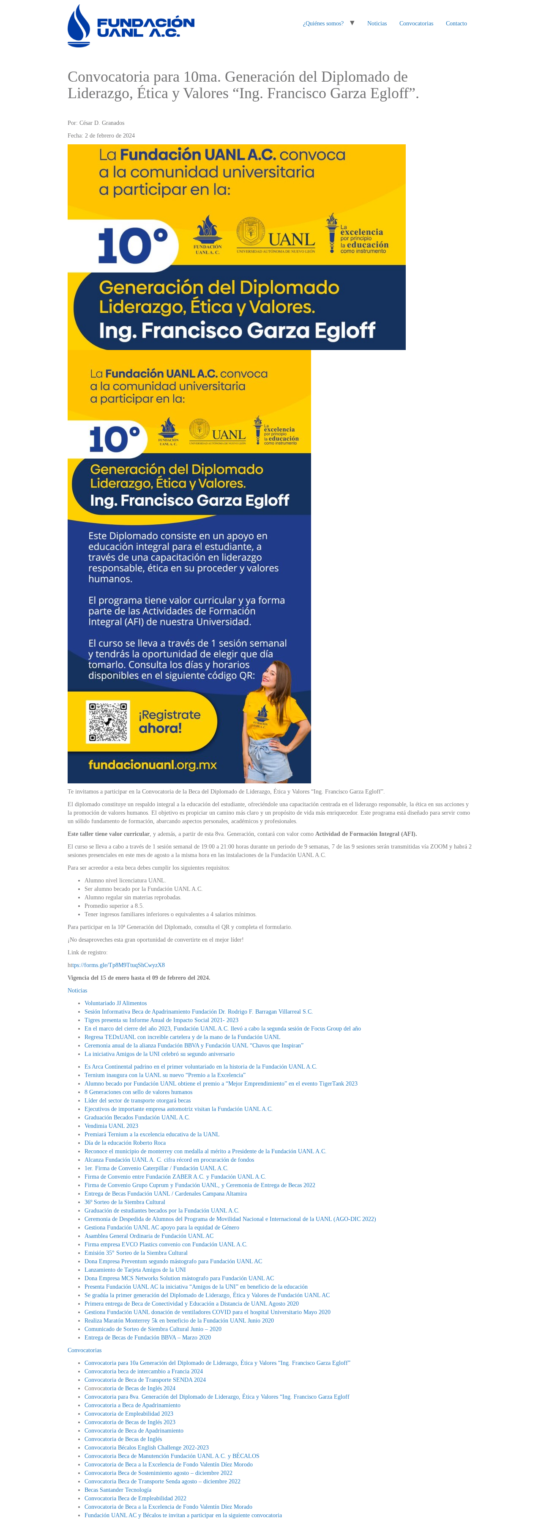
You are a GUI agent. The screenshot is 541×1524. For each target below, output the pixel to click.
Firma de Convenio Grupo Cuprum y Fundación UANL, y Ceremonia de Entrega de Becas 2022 (200, 1185)
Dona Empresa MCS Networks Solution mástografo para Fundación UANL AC (179, 1278)
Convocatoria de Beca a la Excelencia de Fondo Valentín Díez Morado (168, 1507)
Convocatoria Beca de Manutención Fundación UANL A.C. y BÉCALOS (172, 1456)
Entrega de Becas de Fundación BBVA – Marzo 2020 (148, 1337)
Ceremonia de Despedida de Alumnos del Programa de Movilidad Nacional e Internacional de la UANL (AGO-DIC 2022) (230, 1219)
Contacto (456, 23)
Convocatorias (416, 23)
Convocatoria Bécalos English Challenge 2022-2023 (147, 1447)
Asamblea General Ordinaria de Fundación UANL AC (149, 1236)
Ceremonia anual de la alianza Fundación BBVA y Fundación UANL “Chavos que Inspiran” (194, 1045)
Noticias (377, 23)
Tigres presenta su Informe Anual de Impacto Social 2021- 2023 (161, 1020)
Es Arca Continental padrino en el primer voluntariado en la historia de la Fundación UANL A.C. (201, 1067)
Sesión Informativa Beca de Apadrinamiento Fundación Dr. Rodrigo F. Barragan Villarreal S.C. (199, 1012)
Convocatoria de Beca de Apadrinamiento (134, 1431)
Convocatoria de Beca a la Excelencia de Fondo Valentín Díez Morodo (169, 1464)
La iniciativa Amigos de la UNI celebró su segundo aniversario (160, 1054)
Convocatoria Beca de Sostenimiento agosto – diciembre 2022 (158, 1473)
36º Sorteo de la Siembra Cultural (125, 1202)
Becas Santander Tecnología (118, 1490)
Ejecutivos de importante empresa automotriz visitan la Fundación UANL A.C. (179, 1109)
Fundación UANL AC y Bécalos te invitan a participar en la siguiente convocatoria (183, 1515)
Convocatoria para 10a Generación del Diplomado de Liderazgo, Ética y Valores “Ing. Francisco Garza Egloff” (217, 1363)
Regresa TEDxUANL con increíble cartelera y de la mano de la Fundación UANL (183, 1037)
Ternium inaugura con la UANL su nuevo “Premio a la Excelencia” (165, 1075)
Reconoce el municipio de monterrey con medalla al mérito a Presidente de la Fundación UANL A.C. (206, 1151)
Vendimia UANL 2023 (111, 1126)
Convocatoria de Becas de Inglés (123, 1439)
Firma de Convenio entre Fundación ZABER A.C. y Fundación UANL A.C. (175, 1177)
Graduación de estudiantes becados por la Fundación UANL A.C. (162, 1210)
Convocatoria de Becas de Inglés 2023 (130, 1422)
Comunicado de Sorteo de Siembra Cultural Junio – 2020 (153, 1329)
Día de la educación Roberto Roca (125, 1143)
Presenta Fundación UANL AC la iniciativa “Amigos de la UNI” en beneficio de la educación (196, 1287)
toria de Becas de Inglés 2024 (140, 1388)
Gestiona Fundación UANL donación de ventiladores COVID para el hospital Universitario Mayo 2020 (208, 1312)
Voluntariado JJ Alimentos (116, 1003)
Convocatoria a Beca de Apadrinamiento (132, 1405)
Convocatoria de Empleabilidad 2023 (129, 1414)
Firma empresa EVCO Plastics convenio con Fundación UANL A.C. (166, 1244)
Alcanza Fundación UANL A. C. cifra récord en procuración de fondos (169, 1160)
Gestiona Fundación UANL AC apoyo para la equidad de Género (162, 1227)
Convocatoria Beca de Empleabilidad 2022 (135, 1498)
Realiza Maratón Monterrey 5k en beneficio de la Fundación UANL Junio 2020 (179, 1320)
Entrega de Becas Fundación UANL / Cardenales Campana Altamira (166, 1194)
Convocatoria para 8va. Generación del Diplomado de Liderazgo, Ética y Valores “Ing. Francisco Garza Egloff (217, 1397)
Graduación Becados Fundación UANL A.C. (137, 1117)
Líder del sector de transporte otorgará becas (138, 1100)
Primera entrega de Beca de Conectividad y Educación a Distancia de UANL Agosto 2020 (192, 1304)
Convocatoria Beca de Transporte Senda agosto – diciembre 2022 (162, 1481)
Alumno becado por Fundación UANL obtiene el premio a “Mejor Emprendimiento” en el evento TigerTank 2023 (221, 1083)
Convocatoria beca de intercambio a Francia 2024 (144, 1371)
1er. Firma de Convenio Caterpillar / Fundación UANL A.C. (157, 1168)
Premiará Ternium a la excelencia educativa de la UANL (152, 1134)
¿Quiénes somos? (323, 23)
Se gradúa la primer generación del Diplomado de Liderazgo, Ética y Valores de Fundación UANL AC (207, 1295)
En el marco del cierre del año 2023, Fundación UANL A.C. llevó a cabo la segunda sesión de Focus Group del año (223, 1028)
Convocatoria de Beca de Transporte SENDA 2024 (145, 1380)
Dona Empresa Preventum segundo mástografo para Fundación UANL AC (173, 1261)
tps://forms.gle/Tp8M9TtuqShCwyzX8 (118, 965)
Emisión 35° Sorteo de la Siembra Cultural (136, 1253)
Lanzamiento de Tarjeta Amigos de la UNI (135, 1270)
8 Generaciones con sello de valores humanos (138, 1092)
